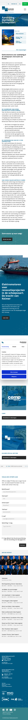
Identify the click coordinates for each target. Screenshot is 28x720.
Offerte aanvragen (19, 42)
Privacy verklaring (6, 713)
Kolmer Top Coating (19, 38)
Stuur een (18, 586)
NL (19, 3)
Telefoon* (4, 509)
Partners (13, 3)
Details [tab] (14, 346)
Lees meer (5, 318)
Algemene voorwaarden (8, 712)
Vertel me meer (7, 239)
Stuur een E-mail (17, 597)
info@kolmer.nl (7, 660)
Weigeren (14, 376)
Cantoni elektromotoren (7, 686)
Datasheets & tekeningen (9, 418)
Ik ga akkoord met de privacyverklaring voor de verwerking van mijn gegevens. (15, 539)
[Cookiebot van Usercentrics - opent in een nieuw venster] (20, 342)
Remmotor (4, 685)
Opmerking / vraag (7, 523)
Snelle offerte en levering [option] (15, 466)
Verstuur (22, 545)
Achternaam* (5, 502)
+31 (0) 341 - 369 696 (6, 659)
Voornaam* (5, 496)
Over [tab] (23, 346)
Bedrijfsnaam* (6, 489)
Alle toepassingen (21, 50)
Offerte (25, 3)
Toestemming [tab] (5, 346)
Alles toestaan (14, 372)
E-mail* (4, 516)
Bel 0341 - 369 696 (7, 586)
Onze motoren (20, 33)
